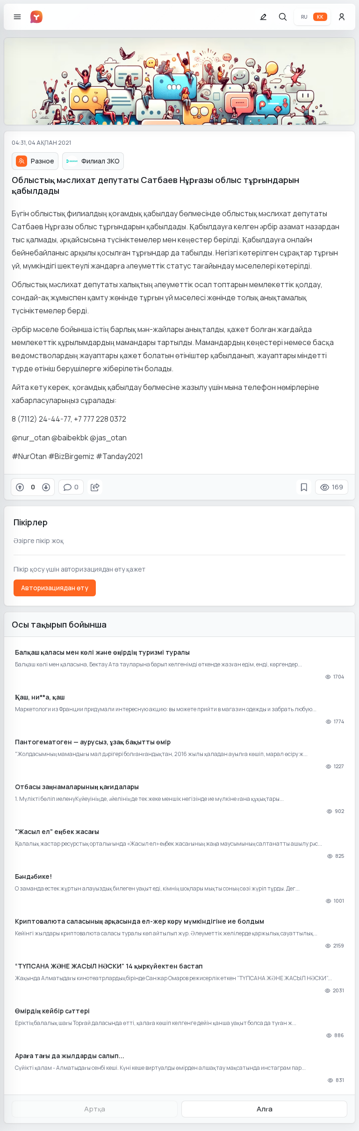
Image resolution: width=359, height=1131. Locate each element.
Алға (265, 1109)
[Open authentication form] (341, 16)
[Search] (282, 16)
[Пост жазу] (263, 16)
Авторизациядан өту (54, 587)
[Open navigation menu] (17, 16)
